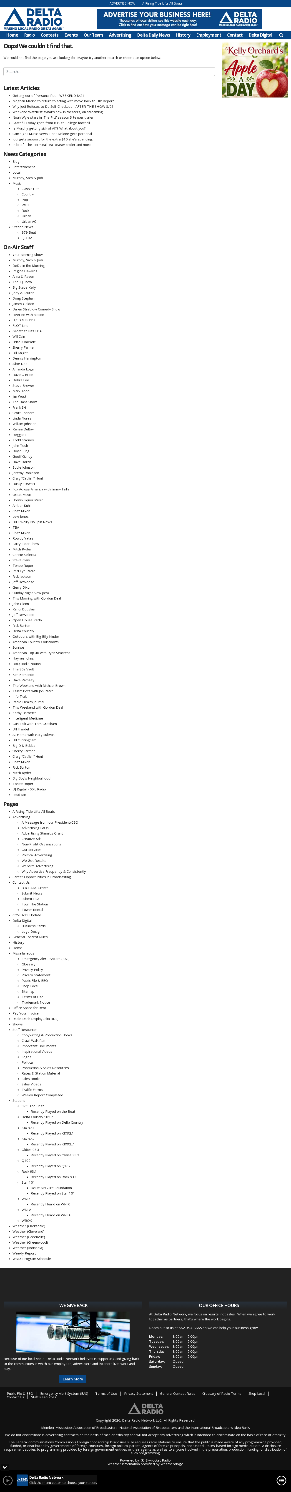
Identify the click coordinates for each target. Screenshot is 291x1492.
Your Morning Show (28, 254)
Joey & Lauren (23, 292)
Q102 (26, 1160)
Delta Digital (260, 35)
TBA (16, 527)
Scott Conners (24, 412)
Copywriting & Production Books (47, 1035)
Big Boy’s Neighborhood (31, 778)
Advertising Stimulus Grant (42, 833)
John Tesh (20, 445)
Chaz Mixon (21, 511)
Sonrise (18, 647)
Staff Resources (25, 1029)
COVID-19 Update (27, 915)
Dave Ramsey (23, 680)
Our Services (32, 849)
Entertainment (24, 167)
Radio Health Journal (28, 702)
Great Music (22, 494)
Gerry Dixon (22, 587)
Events (71, 35)
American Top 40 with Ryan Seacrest (41, 652)
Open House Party (27, 620)
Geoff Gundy (22, 456)
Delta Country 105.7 (37, 1117)
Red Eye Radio (24, 571)
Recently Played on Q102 (50, 1166)
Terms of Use (32, 997)
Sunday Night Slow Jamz (31, 592)
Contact (235, 35)
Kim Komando (23, 674)
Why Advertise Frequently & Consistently (54, 871)
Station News (23, 227)
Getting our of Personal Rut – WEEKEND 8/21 (48, 95)
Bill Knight (20, 352)
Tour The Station (35, 904)
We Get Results (34, 860)
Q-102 (27, 237)
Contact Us (21, 882)
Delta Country (23, 631)
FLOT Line (20, 325)
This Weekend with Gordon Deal (38, 707)
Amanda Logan (24, 369)
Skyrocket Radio (158, 1460)
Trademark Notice (36, 1002)
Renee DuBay (23, 429)
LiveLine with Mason (28, 314)
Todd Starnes (23, 440)
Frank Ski (19, 407)
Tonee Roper (23, 565)
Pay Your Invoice (26, 1013)
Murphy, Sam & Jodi (28, 177)
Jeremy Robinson (26, 472)
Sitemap (28, 991)
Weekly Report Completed (42, 1095)
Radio (29, 35)
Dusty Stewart (24, 483)
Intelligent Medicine (28, 718)
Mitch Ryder (22, 549)
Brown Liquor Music (28, 500)
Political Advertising (37, 855)
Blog (16, 161)
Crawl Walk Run (33, 1040)
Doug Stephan (24, 298)
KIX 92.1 (28, 1127)
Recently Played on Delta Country (57, 1122)
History (183, 35)
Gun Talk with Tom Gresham (35, 723)
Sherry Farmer (24, 347)
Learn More (73, 1379)
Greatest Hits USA (27, 331)
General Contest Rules (30, 937)
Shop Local (30, 986)
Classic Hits (31, 188)
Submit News (32, 893)
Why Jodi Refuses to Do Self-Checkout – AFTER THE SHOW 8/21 (63, 106)
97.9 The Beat (33, 1106)
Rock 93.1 (29, 1171)
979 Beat (29, 232)
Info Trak (20, 696)
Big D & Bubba (24, 320)
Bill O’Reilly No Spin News (32, 522)
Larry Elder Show (26, 543)
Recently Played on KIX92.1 (52, 1133)
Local (16, 172)
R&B (25, 205)
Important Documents (39, 1046)
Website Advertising (37, 866)
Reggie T (20, 434)
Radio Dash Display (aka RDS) (35, 1018)
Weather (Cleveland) (28, 1231)
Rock (25, 210)
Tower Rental (32, 909)
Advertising (120, 35)
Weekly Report (24, 1253)
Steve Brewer (23, 385)
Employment (208, 35)
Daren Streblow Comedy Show (36, 309)
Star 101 (28, 1182)
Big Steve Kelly (24, 287)
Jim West (19, 396)
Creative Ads (32, 838)
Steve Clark (21, 560)
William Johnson (24, 423)
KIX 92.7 (28, 1138)
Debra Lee (21, 380)
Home (12, 35)
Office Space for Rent (29, 1007)
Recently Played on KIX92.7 (52, 1144)
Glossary (28, 964)
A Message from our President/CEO (50, 822)
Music (17, 183)
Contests (49, 35)
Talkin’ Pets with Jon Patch (33, 691)
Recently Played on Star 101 (53, 1193)
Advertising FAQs (35, 827)
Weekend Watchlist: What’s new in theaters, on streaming (58, 112)
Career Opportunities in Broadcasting (42, 877)
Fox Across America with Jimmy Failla (41, 489)
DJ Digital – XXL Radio (29, 789)
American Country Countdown (36, 642)
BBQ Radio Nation (27, 663)
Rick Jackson (22, 576)
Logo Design (31, 931)
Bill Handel (21, 729)
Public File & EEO (35, 980)
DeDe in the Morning (29, 265)
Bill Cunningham (24, 740)
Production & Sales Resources (45, 1067)
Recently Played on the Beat (53, 1111)
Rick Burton (21, 625)
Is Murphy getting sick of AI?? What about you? (49, 128)
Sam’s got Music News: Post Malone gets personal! (53, 133)
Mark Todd (21, 391)
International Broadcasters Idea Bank (220, 1427)
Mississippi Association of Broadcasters (86, 1427)
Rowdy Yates (23, 538)
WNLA (26, 1209)
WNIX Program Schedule (32, 1258)
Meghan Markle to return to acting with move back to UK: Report (63, 101)
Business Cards (34, 926)
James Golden (23, 303)
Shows (18, 1024)
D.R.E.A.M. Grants (35, 887)
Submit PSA (30, 898)
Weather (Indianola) (28, 1247)
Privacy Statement (36, 975)
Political (27, 1062)
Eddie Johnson (24, 467)
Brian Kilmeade (24, 342)
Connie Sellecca (24, 554)
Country (28, 194)
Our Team (93, 35)
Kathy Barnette (25, 712)
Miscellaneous (23, 953)
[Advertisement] (179, 19)
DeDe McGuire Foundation (51, 1187)
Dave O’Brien (23, 374)
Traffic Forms (32, 1089)
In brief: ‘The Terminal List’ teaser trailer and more (52, 144)
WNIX (26, 1198)
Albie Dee (20, 363)
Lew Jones (21, 516)
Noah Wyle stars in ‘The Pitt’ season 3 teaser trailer (53, 117)
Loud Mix (20, 794)
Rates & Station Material (41, 1073)
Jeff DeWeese (23, 582)
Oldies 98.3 (30, 1149)
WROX (27, 1220)
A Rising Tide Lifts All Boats (162, 3)
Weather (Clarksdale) (29, 1226)
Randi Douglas (24, 609)
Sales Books (31, 1078)
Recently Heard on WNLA (50, 1215)
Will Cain (19, 336)
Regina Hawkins (25, 271)
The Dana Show (25, 402)
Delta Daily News (153, 35)
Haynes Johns (23, 658)
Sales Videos (31, 1084)
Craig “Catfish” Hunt (28, 478)
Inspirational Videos (37, 1051)
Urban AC (29, 221)
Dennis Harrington (27, 358)
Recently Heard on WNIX (50, 1204)
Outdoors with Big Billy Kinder (36, 636)
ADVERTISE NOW (122, 3)
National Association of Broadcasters (148, 1427)
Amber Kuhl (21, 505)
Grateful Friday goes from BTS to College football (51, 122)
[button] (281, 35)
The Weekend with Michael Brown (39, 685)
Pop (25, 199)
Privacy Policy (32, 969)
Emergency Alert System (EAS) (46, 958)
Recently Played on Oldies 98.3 (55, 1155)
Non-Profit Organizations (41, 844)
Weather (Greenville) (29, 1237)
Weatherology (172, 1464)
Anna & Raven (23, 276)
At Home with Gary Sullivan (34, 734)
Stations (19, 1100)
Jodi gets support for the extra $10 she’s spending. (53, 139)
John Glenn (21, 603)
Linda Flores (22, 418)
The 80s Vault (23, 669)
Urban (26, 216)
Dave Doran (22, 462)
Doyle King (21, 451)
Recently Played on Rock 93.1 (54, 1177)
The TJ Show (22, 282)
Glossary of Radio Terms (221, 1393)
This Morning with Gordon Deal (37, 598)
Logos (26, 1057)
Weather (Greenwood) (30, 1242)
